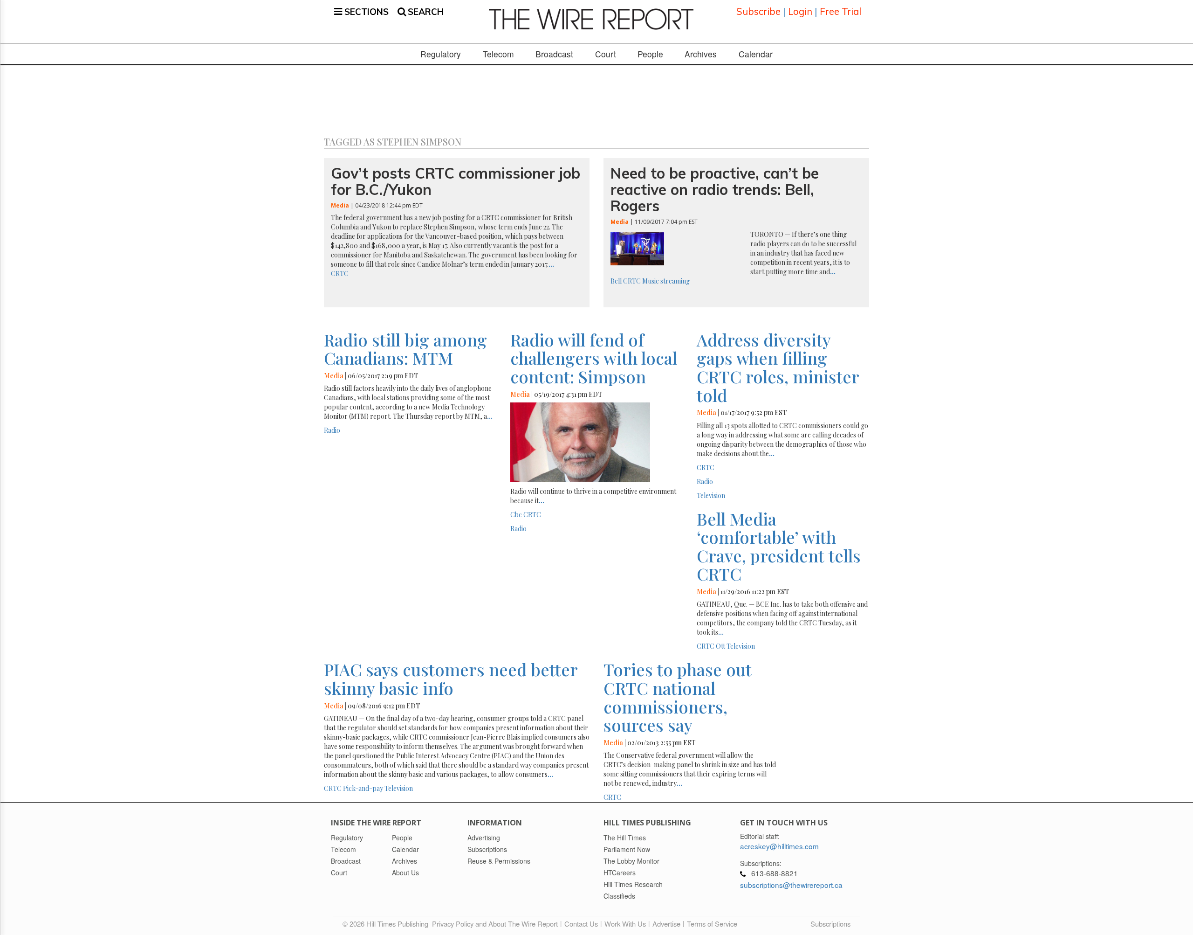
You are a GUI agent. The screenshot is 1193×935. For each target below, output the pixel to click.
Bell (616, 281)
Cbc (516, 514)
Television (711, 495)
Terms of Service (712, 923)
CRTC (340, 273)
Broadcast (554, 54)
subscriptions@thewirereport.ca (791, 885)
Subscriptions (830, 923)
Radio (332, 430)
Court (605, 54)
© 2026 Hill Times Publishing (387, 923)
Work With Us (625, 923)
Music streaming (666, 281)
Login (800, 11)
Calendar (756, 54)
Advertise (666, 923)
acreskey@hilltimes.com (779, 846)
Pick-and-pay (363, 788)
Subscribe (758, 11)
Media (340, 205)
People (650, 54)
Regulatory (440, 54)
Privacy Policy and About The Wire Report (495, 923)
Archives (701, 54)
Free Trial (840, 11)
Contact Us (581, 923)
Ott (720, 646)
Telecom (498, 54)
